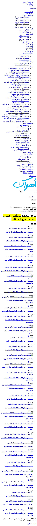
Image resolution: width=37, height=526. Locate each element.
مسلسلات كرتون (28, 123)
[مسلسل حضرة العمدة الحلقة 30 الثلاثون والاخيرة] (18, 509)
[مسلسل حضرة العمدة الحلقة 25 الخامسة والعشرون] (17, 277)
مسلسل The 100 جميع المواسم (20, 78)
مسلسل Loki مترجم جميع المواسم (18, 113)
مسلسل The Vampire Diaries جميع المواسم (16, 75)
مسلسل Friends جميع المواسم (20, 102)
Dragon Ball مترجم (23, 138)
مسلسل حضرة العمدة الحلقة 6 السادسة (18, 292)
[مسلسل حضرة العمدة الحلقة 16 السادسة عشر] (18, 246)
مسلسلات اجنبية (28, 66)
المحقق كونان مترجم (23, 126)
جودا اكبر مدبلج (24, 155)
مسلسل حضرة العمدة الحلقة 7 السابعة (19, 408)
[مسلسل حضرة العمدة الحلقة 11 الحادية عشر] (19, 267)
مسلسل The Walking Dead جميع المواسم (17, 73)
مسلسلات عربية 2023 (22, 58)
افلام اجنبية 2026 (24, 36)
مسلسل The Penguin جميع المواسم (18, 77)
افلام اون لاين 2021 (27, 42)
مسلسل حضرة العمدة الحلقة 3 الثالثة (19, 241)
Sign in (31, 5)
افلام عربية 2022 (24, 30)
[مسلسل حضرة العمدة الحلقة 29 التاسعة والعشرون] (17, 413)
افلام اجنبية (29, 34)
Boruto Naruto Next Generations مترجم (17, 131)
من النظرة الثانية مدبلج (22, 161)
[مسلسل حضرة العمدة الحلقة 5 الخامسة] (20, 462)
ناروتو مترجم (25, 128)
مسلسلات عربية (24, 54)
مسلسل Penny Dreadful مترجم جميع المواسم (15, 114)
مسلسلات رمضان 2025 (22, 18)
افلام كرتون (29, 48)
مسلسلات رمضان (27, 15)
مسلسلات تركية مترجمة (22, 63)
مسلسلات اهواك (28, 53)
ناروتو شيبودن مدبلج (23, 149)
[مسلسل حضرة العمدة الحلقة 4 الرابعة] (21, 337)
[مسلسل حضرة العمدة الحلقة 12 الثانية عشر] (19, 364)
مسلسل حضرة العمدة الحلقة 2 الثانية (20, 399)
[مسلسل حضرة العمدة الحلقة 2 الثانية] (21, 395)
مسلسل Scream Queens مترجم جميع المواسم (15, 116)
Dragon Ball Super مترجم (21, 137)
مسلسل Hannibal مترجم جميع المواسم (17, 111)
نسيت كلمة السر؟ (23, 211)
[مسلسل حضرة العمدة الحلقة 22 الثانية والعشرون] (17, 297)
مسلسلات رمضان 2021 (22, 27)
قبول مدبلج (26, 157)
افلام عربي (29, 29)
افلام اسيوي (29, 49)
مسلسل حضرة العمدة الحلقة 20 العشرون (18, 359)
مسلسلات (30, 4)
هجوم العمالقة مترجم (22, 145)
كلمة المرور (32, 209)
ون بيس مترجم (24, 125)
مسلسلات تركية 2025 (26, 171)
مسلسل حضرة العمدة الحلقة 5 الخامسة (19, 466)
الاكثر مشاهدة (29, 12)
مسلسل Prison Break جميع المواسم (18, 87)
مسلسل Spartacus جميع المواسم (19, 84)
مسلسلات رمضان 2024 (22, 22)
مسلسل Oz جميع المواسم (21, 89)
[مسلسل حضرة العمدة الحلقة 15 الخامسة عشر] (18, 423)
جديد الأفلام (29, 13)
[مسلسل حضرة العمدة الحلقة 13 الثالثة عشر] (19, 501)
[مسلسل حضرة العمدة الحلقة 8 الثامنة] (21, 228)
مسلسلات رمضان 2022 (22, 25)
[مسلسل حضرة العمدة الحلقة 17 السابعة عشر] (18, 327)
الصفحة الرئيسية (28, 2)
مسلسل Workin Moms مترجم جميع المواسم (16, 121)
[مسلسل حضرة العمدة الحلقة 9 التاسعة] (20, 346)
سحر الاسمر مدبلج (23, 159)
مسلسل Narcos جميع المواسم (20, 90)
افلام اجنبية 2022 (24, 39)
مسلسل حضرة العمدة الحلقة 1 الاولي (19, 496)
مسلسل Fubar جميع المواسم (20, 99)
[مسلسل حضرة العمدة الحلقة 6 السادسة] (20, 288)
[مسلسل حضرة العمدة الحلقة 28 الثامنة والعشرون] (17, 316)
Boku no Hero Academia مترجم (20, 147)
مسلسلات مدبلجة (27, 164)
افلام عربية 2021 (24, 32)
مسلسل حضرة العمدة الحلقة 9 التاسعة (19, 350)
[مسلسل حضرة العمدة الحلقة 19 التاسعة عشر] (18, 256)
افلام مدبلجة (29, 51)
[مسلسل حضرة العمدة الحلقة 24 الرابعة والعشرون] (17, 471)
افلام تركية (29, 44)
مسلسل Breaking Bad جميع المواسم (18, 108)
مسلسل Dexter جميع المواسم (20, 106)
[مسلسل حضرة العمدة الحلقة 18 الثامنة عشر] (19, 434)
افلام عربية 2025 (28, 173)
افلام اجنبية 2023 (24, 41)
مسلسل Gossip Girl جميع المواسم (19, 96)
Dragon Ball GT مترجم (22, 133)
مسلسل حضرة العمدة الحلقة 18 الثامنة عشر (17, 438)
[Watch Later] (28, 226)
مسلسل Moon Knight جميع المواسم (18, 92)
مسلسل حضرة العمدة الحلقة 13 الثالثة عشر (17, 504)
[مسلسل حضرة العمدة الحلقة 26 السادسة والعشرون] (17, 374)
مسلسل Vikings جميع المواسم (20, 70)
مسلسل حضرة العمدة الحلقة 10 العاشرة (18, 446)
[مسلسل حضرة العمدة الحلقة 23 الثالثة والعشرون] (17, 385)
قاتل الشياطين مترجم (22, 142)
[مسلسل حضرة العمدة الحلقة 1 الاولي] (21, 492)
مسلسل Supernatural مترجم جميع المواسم (16, 118)
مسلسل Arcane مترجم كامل (20, 150)
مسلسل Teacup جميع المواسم (20, 80)
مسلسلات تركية (28, 61)
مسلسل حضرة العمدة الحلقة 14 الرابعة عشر (17, 311)
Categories (33, 8)
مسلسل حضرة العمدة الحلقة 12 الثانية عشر (17, 367)
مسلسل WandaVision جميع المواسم (18, 68)
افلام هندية (29, 46)
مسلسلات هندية (28, 154)
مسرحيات (30, 162)
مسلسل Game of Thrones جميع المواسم (17, 97)
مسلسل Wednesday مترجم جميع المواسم (16, 120)
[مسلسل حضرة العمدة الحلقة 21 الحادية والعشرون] (17, 451)
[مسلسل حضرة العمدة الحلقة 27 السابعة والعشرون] (17, 481)
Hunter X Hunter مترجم (22, 140)
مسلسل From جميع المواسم (20, 101)
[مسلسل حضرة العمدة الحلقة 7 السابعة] (20, 404)
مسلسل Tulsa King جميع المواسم (19, 72)
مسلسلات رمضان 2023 (22, 24)
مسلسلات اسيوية (27, 152)
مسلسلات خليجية (24, 60)
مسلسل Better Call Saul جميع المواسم (17, 109)
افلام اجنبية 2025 (24, 37)
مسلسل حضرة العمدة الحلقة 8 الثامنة (19, 232)
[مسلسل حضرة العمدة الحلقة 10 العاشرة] (20, 443)
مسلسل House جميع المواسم (20, 94)
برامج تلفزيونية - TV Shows (25, 166)
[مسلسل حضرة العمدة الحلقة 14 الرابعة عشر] (19, 307)
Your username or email (29, 207)
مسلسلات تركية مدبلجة (22, 65)
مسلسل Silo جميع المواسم (21, 85)
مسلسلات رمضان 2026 (22, 17)
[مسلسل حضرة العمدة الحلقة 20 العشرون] (20, 355)
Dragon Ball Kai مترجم (22, 135)
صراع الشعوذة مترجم (22, 143)
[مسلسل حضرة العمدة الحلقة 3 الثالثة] (21, 237)
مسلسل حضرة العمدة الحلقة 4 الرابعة (19, 341)
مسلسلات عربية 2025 (26, 169)
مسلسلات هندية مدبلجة (26, 167)
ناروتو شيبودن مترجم (23, 130)
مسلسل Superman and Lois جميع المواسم (16, 82)
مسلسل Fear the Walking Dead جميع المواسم (15, 104)
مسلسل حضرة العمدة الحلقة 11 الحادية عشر (17, 271)
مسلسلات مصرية (24, 56)
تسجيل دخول (32, 211)
